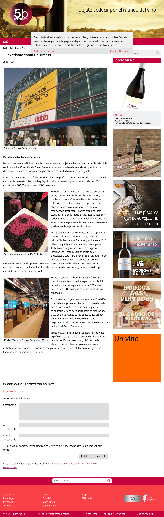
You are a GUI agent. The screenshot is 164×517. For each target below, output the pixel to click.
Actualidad (15, 48)
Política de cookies (44, 51)
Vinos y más (49, 502)
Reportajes (8, 498)
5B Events (87, 498)
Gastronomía (49, 505)
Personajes (9, 502)
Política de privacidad (113, 514)
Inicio (5, 48)
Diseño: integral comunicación (53, 514)
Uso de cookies (145, 514)
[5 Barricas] (21, 14)
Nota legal (91, 514)
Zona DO (47, 498)
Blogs (85, 494)
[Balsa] (137, 87)
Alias (5, 425)
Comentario (9, 405)
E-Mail (6, 435)
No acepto (124, 51)
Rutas (46, 494)
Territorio (7, 505)
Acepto (113, 51)
